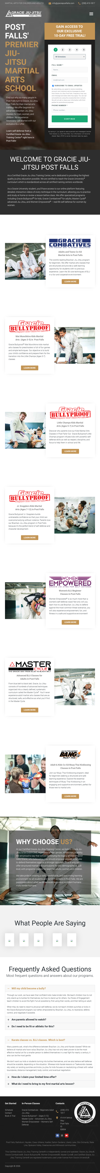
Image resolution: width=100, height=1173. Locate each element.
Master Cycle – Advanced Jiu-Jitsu (37, 1119)
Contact (8, 1113)
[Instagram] (62, 1135)
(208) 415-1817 (88, 3)
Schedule (9, 1110)
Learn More (70, 281)
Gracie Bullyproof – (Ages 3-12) (35, 1116)
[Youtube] (66, 1135)
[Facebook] (57, 1135)
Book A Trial (10, 1116)
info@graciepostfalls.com (63, 3)
